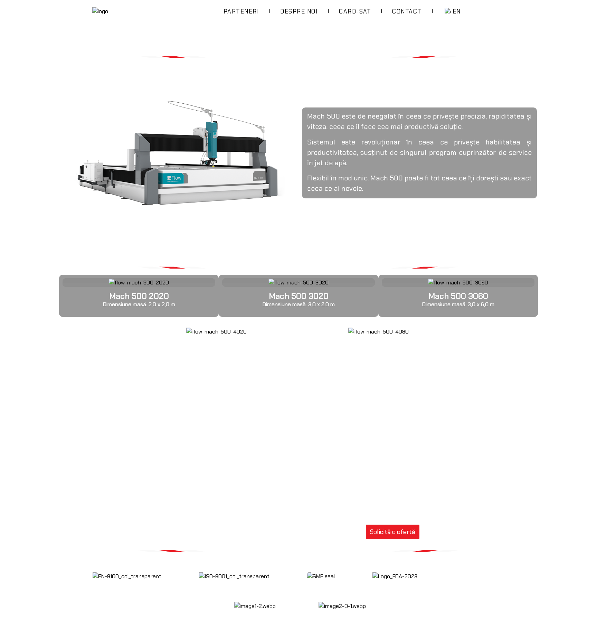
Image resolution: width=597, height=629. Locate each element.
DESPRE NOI (299, 11)
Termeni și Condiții (479, 586)
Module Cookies (476, 564)
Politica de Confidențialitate (491, 575)
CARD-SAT (355, 11)
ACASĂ (69, 26)
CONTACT (407, 11)
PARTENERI (241, 11)
